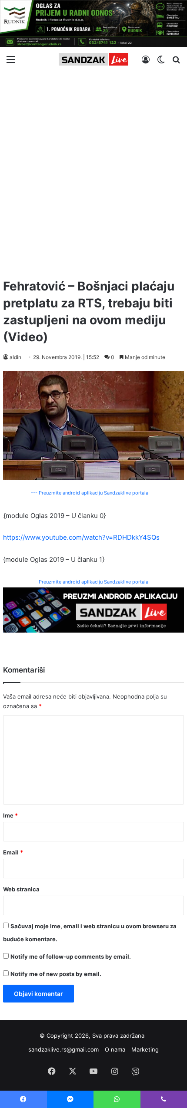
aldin (15, 357)
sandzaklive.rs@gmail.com (63, 1049)
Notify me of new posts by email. (55, 973)
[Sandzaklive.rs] (93, 59)
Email (13, 852)
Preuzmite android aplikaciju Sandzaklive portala (93, 582)
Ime (10, 815)
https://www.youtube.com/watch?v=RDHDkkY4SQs (81, 537)
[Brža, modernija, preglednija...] (93, 609)
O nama (115, 1049)
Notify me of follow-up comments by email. (70, 956)
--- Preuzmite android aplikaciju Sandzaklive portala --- (93, 493)
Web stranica (21, 889)
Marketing (145, 1049)
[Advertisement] (93, 171)
